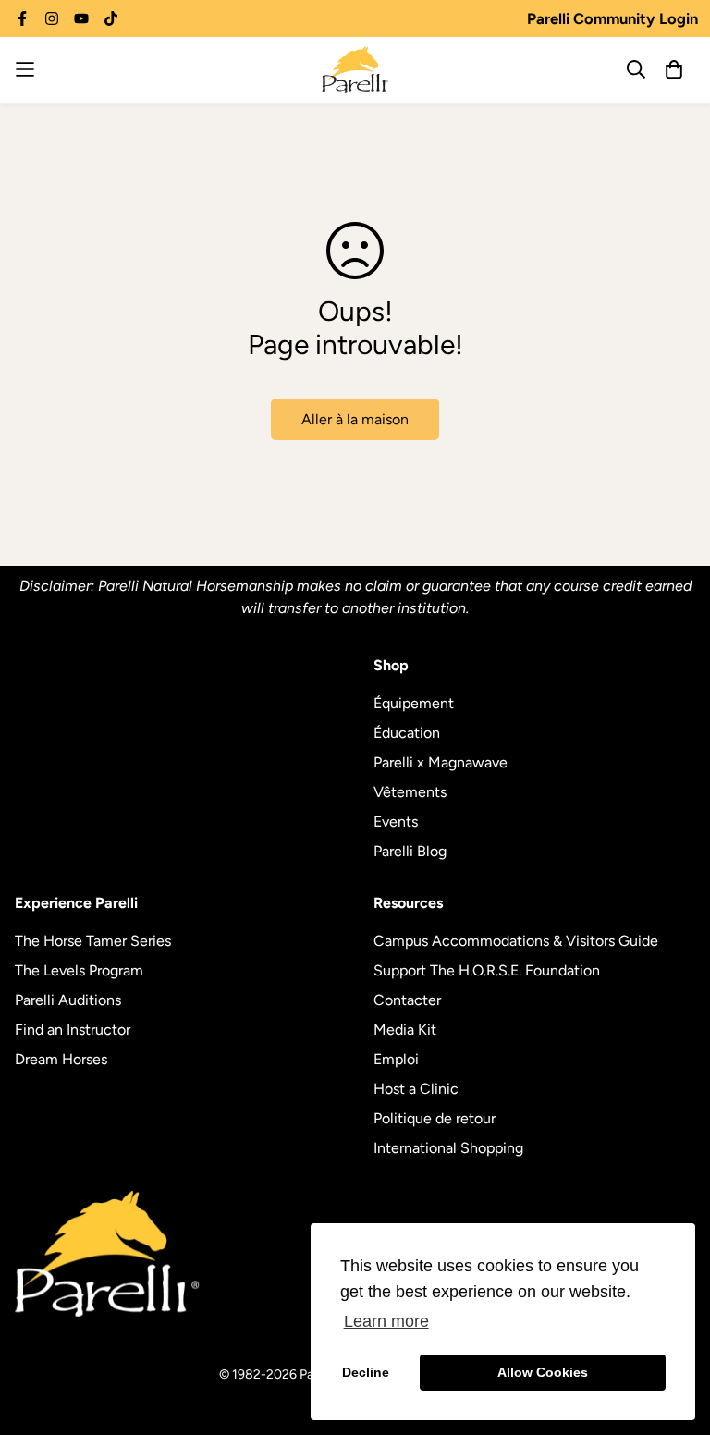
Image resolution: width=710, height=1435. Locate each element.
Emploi (396, 1059)
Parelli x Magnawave (440, 762)
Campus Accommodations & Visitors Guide (515, 941)
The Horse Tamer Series (93, 941)
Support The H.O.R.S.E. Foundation (486, 970)
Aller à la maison (355, 419)
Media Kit (404, 1029)
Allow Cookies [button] (542, 1372)
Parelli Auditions (68, 1000)
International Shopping (448, 1148)
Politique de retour (434, 1118)
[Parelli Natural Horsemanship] (355, 70)
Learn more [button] (386, 1321)
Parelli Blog (410, 851)
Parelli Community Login (612, 18)
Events (395, 821)
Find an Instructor (72, 1029)
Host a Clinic (416, 1089)
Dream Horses (61, 1059)
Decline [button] (365, 1372)
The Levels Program (79, 970)
